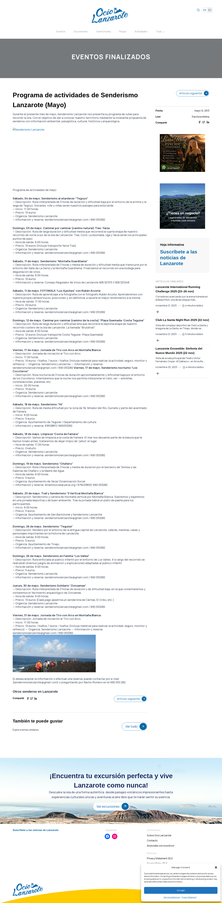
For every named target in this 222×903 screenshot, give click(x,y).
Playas (122, 31)
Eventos (60, 31)
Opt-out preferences (172, 897)
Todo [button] (159, 31)
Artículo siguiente (128, 699)
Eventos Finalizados (111, 56)
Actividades (141, 31)
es (209, 10)
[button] (215, 867)
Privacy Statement (189, 897)
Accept (181, 890)
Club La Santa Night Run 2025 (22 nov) (182, 320)
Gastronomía (103, 31)
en (204, 10)
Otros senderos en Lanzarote (35, 691)
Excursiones (81, 31)
